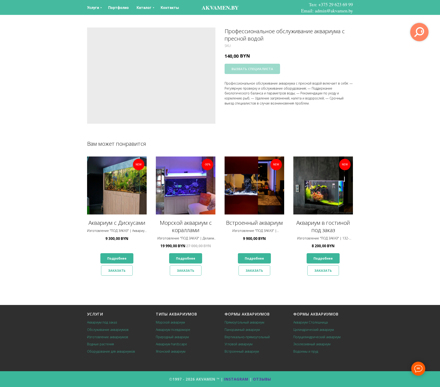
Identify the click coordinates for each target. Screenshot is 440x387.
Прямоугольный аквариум (244, 322)
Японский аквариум (170, 351)
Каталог (144, 7)
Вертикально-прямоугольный (247, 337)
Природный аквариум (172, 337)
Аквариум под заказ (102, 322)
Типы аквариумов (176, 314)
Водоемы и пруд (305, 351)
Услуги (93, 7)
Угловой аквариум (239, 344)
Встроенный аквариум (242, 351)
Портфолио (118, 7)
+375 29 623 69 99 (335, 4)
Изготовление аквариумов (107, 337)
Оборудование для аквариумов (111, 351)
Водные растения (100, 344)
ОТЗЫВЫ (262, 379)
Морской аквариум (170, 322)
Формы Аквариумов (247, 314)
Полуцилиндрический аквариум (317, 337)
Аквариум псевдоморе (173, 329)
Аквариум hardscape (171, 344)
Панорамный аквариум (242, 329)
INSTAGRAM (236, 379)
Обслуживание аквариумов (108, 329)
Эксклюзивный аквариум (311, 344)
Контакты (170, 7)
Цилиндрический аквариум (313, 329)
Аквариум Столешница (310, 322)
